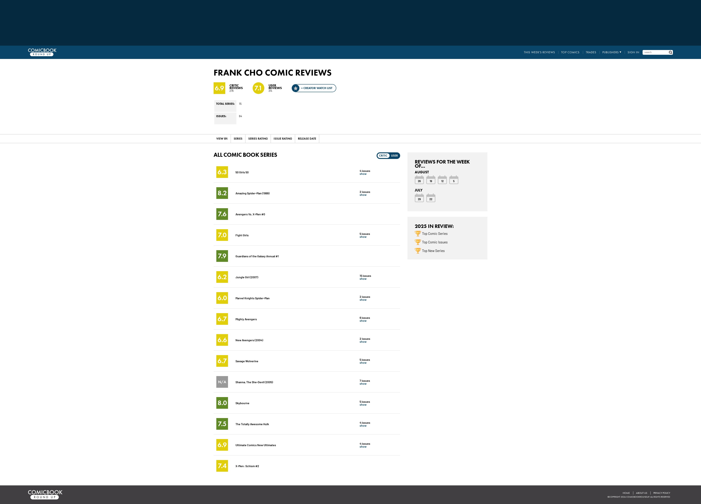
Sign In (633, 52)
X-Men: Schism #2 (247, 466)
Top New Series (433, 250)
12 (442, 181)
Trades (591, 52)
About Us (641, 493)
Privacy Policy (661, 493)
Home (626, 493)
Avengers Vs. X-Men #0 (250, 214)
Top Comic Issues (435, 242)
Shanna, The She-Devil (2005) (254, 382)
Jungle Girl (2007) (246, 277)
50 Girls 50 (242, 172)
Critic (383, 155)
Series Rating (258, 138)
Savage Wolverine (246, 361)
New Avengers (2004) (249, 340)
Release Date (307, 138)
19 (431, 181)
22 (430, 199)
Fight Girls (242, 235)
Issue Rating (283, 138)
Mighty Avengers (246, 319)
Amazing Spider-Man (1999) (252, 193)
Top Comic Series (435, 233)
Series (238, 138)
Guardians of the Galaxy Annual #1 (257, 256)
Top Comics (570, 52)
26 (419, 181)
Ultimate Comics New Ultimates (255, 445)
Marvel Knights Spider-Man (252, 298)
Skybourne (242, 403)
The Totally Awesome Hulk (252, 424)
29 (419, 199)
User (394, 155)
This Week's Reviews (539, 52)
